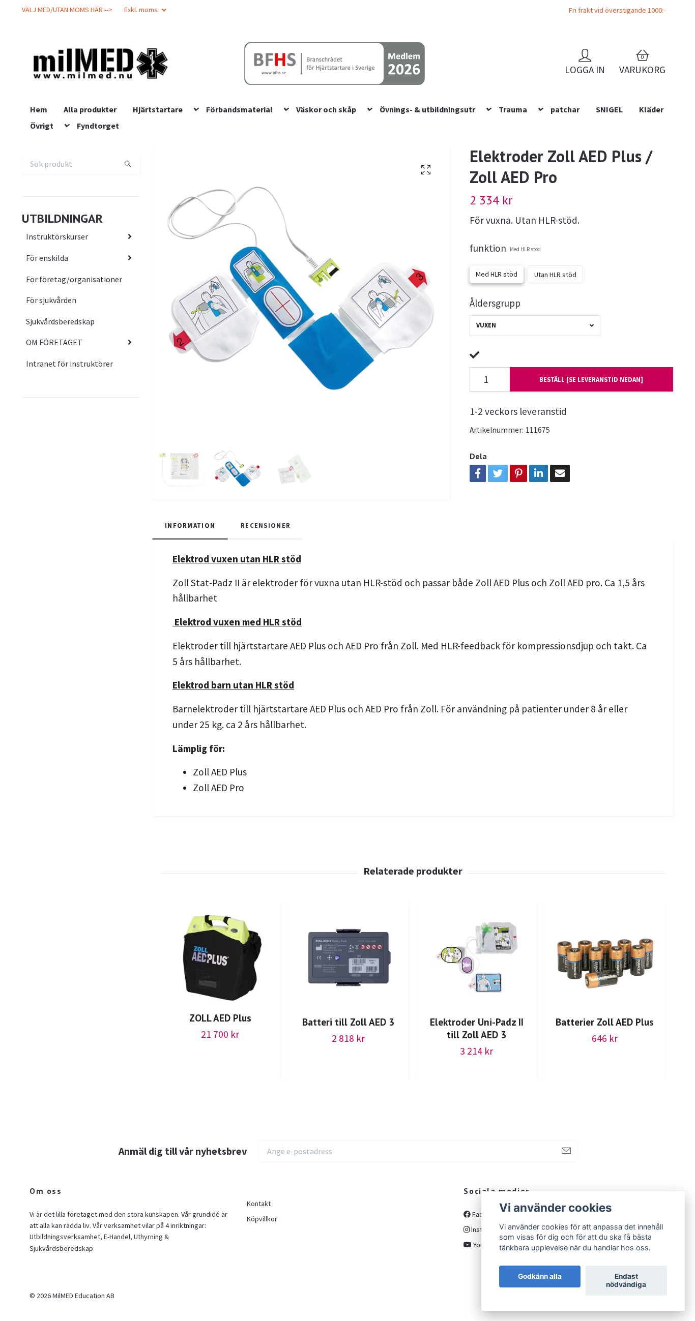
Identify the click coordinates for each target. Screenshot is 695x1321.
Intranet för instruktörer (69, 429)
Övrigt (41, 191)
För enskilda (47, 323)
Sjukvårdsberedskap (60, 386)
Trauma (513, 174)
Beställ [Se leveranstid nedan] (591, 444)
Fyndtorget (98, 191)
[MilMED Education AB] (172, 82)
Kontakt (259, 1268)
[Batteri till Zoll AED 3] (348, 1023)
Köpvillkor (262, 1284)
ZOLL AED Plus (220, 1082)
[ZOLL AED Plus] (220, 1021)
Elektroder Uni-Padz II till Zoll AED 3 (477, 1093)
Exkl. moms (141, 9)
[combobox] (535, 390)
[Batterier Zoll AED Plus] (605, 1023)
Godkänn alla (540, 1277)
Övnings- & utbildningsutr (427, 174)
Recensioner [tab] (266, 590)
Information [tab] (190, 590)
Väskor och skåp (326, 174)
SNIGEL (609, 174)
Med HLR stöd (496, 339)
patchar (565, 174)
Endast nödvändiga (626, 1281)
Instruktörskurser (57, 302)
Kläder (651, 174)
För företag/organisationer (74, 344)
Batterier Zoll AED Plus (605, 1086)
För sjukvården (51, 365)
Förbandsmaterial (239, 174)
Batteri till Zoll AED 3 (348, 1086)
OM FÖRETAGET (54, 408)
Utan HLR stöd (555, 339)
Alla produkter (90, 174)
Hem (38, 174)
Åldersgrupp (495, 368)
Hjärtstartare (158, 174)
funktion (505, 314)
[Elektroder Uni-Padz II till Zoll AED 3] (476, 1023)
